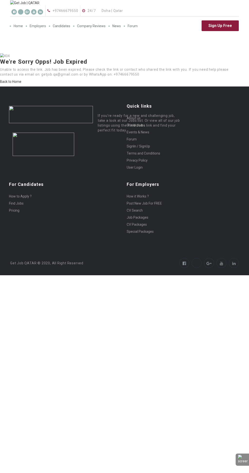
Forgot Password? (15, 331)
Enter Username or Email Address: (28, 312)
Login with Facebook (17, 349)
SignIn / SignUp (138, 146)
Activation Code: (13, 457)
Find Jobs (16, 203)
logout (95, 287)
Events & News (138, 132)
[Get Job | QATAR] (44, 2)
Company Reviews (91, 26)
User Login (135, 167)
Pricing (14, 210)
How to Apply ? (20, 196)
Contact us (135, 125)
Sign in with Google (14, 358)
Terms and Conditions (143, 153)
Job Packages (137, 217)
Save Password (16, 339)
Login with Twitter (13, 353)
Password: (9, 319)
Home (18, 26)
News (116, 26)
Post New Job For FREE (144, 203)
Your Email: (9, 445)
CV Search (135, 210)
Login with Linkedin (17, 363)
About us (134, 118)
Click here (48, 433)
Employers (38, 26)
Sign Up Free (220, 25)
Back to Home (10, 82)
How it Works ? (138, 196)
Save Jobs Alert (12, 405)
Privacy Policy (137, 160)
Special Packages (140, 231)
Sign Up (40, 331)
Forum (133, 26)
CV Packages (137, 224)
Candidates (61, 26)
